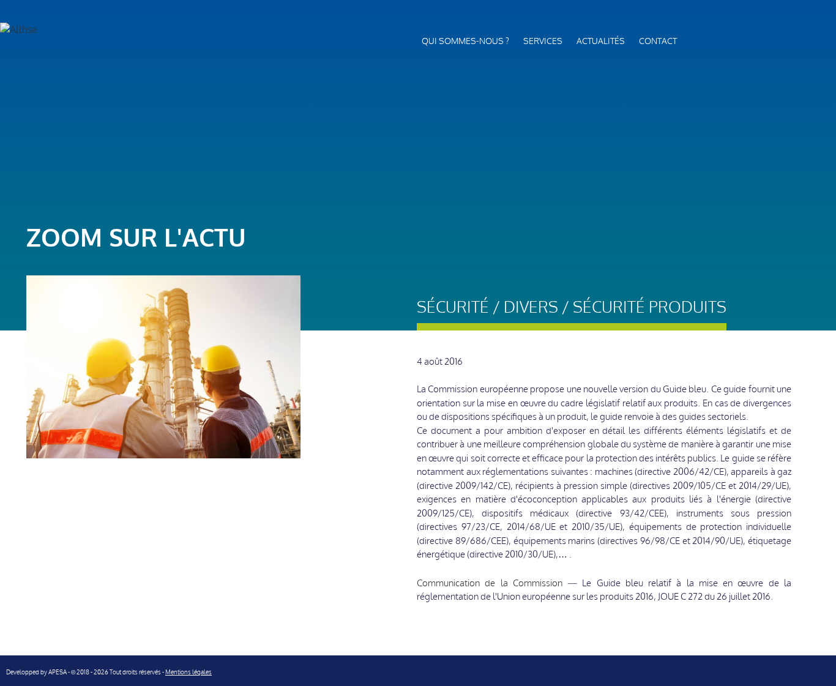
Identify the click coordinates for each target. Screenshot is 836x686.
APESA (57, 672)
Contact (658, 41)
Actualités (601, 41)
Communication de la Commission (489, 583)
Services (542, 41)
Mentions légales (188, 672)
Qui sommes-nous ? (465, 41)
